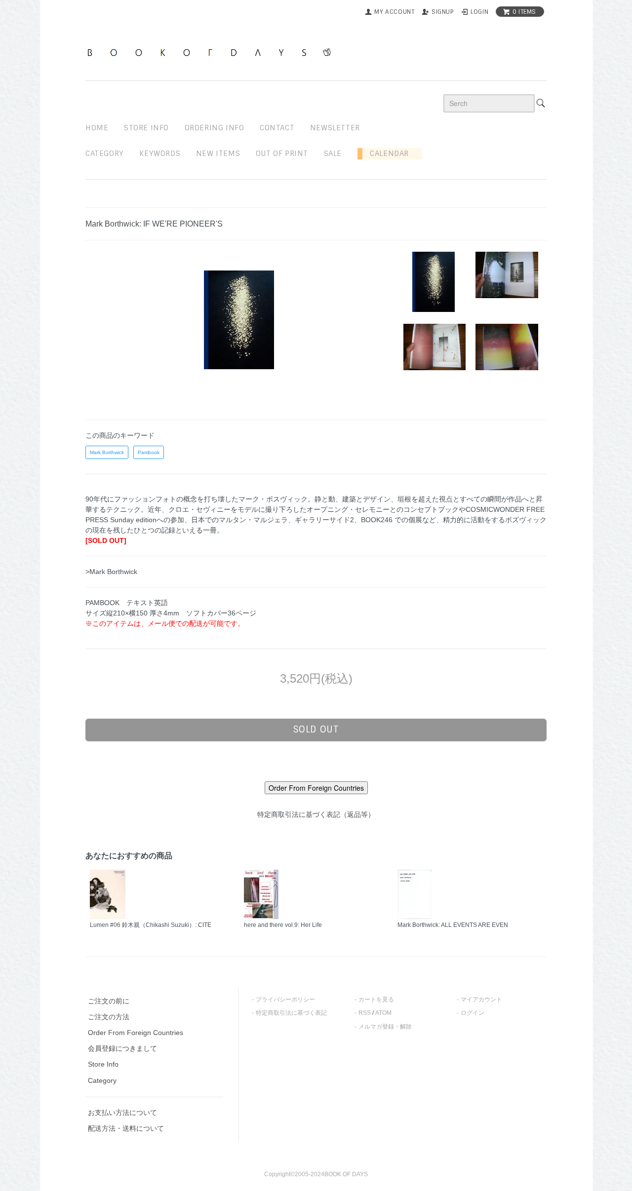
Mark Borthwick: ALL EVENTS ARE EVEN (452, 925)
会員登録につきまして (122, 1048)
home (96, 128)
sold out (316, 729)
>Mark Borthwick (111, 572)
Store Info (103, 1064)
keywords (159, 153)
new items (218, 153)
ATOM (383, 1012)
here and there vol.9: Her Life (283, 925)
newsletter (335, 128)
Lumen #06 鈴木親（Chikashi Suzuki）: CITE (150, 925)
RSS (364, 1012)
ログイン (472, 1012)
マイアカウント (481, 999)
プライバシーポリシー (285, 999)
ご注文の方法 (108, 1017)
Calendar (385, 153)
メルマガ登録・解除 (385, 1026)
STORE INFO (146, 128)
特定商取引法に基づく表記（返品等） (316, 814)
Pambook (148, 452)
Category (104, 153)
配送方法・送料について (126, 1128)
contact (277, 128)
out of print (282, 153)
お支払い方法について (122, 1112)
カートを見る (376, 999)
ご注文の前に (108, 1001)
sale (333, 153)
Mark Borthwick (107, 452)
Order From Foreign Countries (135, 1033)
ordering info (214, 128)
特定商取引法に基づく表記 (291, 1012)
